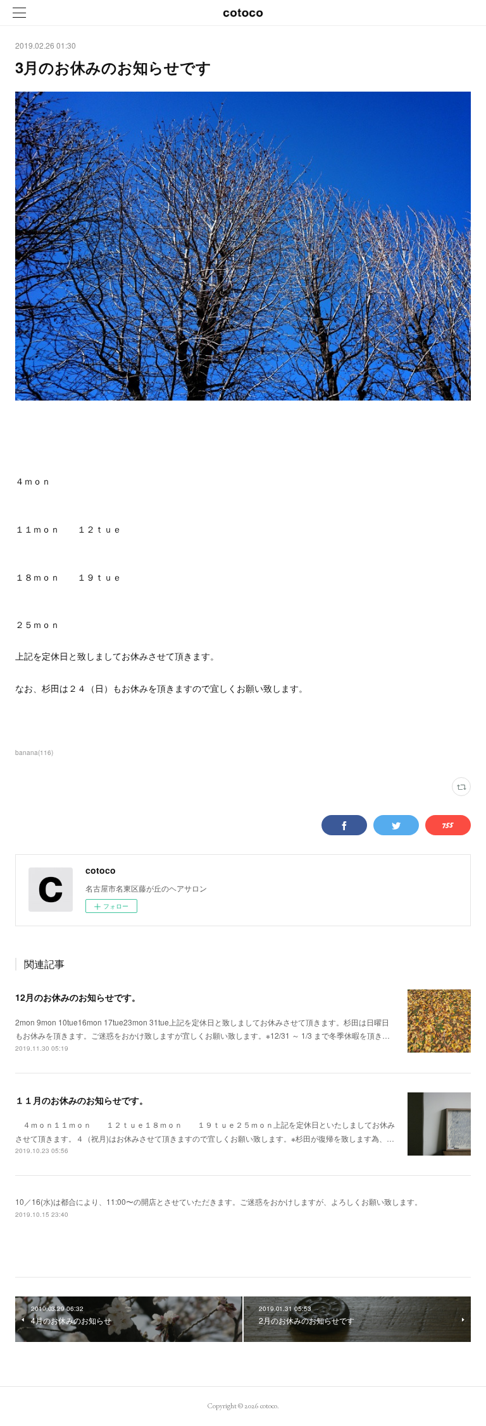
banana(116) (34, 752)
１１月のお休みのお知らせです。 (81, 1100)
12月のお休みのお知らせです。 (77, 997)
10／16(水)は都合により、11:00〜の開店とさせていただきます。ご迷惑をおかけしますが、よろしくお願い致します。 (218, 1201)
